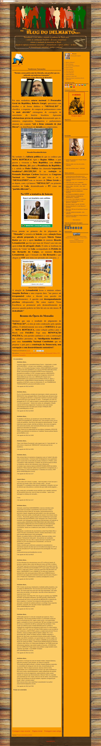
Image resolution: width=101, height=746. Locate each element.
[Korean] (68, 87)
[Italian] (77, 85)
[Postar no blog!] (38, 351)
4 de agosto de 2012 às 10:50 (25, 449)
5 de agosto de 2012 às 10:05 (25, 609)
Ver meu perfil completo (76, 55)
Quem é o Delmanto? (70, 62)
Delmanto (74, 53)
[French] (68, 85)
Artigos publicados (70, 74)
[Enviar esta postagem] (34, 350)
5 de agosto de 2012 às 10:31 (25, 652)
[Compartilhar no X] (40, 351)
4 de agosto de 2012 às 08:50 (25, 386)
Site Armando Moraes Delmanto (73, 65)
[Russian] (82, 85)
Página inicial (37, 731)
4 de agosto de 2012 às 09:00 (25, 411)
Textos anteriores (69, 69)
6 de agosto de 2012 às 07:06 (25, 686)
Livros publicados (70, 72)
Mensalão (29, 353)
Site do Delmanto (69, 64)
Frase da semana (69, 67)
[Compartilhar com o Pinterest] (43, 351)
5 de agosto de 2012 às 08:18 (25, 554)
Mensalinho (35, 353)
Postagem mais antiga (52, 731)
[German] (71, 85)
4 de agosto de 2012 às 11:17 (25, 473)
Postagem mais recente (21, 731)
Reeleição (42, 353)
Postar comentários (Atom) (24, 735)
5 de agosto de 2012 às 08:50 (25, 579)
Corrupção (22, 353)
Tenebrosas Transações (19, 355)
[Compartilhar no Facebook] (41, 351)
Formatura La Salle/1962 (71, 76)
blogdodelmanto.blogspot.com (76, 242)
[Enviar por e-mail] (37, 351)
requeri (19, 479)
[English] (66, 85)
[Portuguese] (85, 85)
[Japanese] (66, 87)
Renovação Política (51, 353)
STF (58, 353)
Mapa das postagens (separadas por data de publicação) (75, 78)
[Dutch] (80, 85)
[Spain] (74, 85)
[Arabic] (71, 87)
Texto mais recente (70, 71)
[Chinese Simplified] (74, 87)
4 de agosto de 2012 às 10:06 (25, 435)
